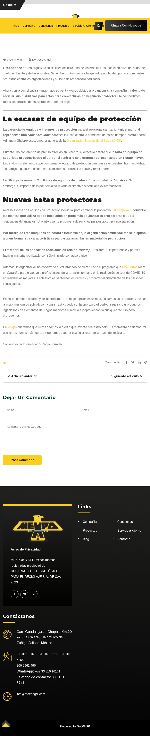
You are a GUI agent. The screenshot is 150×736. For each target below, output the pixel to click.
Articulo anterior (23, 376)
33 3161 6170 (48, 654)
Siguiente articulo (125, 376)
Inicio (16, 25)
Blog (86, 539)
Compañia (29, 25)
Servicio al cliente (84, 25)
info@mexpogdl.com (31, 694)
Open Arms (130, 267)
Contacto (123, 539)
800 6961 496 (26, 665)
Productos (62, 25)
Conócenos (46, 25)
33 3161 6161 (27, 654)
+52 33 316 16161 (47, 671)
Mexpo (12, 327)
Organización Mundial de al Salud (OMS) (93, 140)
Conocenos (125, 521)
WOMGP (83, 726)
